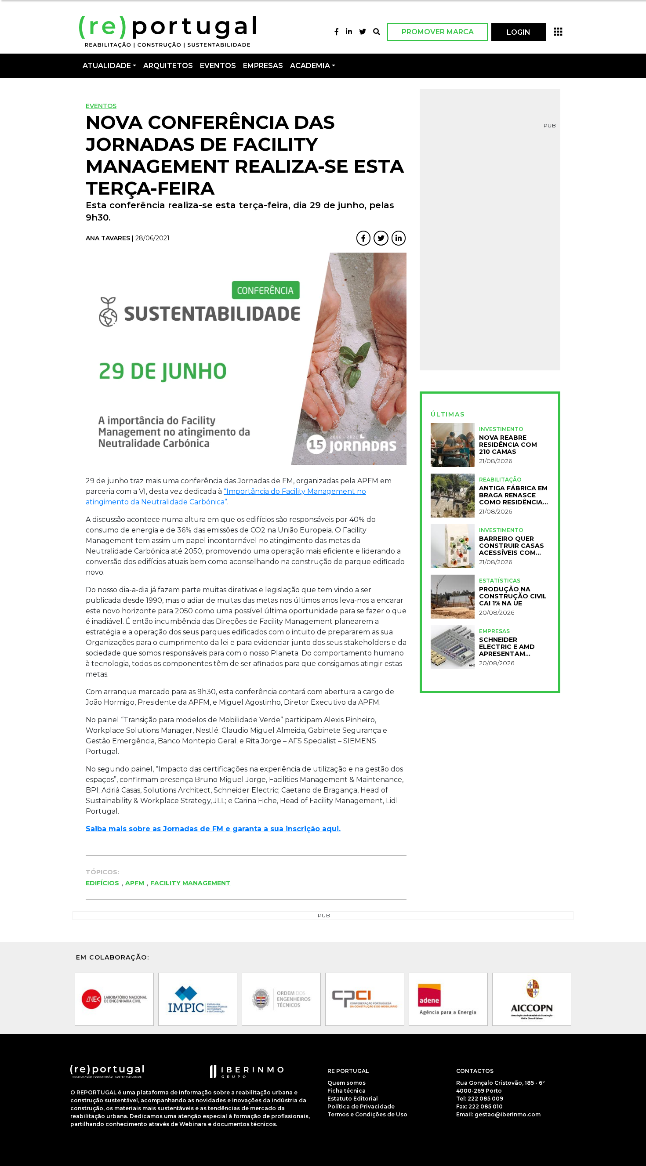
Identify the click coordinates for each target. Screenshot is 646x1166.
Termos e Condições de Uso (367, 1114)
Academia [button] (310, 66)
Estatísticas (499, 580)
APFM (134, 883)
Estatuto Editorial (352, 1098)
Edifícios (102, 883)
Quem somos (346, 1082)
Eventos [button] (218, 66)
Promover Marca (438, 32)
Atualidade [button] (107, 66)
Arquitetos (168, 66)
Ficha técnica (346, 1090)
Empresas (263, 66)
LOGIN (518, 32)
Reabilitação (500, 479)
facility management (190, 883)
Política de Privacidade (361, 1106)
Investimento (501, 429)
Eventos (101, 106)
